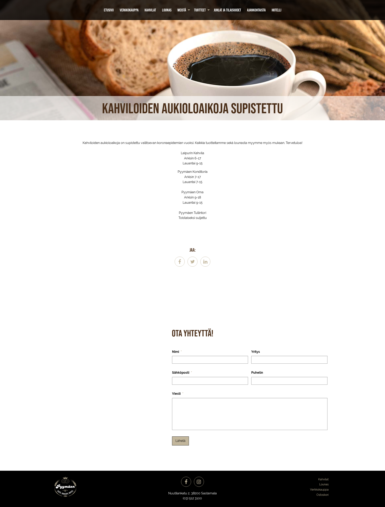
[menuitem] (109, 10)
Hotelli (276, 10)
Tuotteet (200, 10)
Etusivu (109, 10)
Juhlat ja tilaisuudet (227, 10)
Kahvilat (150, 10)
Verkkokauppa (129, 10)
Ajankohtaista (256, 10)
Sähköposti (182, 372)
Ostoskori (322, 494)
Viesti (177, 394)
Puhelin (257, 372)
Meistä (181, 10)
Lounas (166, 10)
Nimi (177, 352)
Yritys (255, 352)
